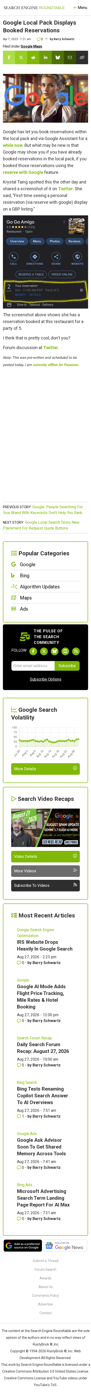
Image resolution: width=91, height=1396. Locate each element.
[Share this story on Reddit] (33, 57)
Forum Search (45, 1269)
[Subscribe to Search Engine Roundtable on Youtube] (65, 651)
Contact (46, 1313)
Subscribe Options (45, 679)
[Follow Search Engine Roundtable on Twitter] (44, 651)
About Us (46, 1287)
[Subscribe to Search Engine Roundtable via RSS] (76, 651)
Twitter (65, 188)
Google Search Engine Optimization (35, 933)
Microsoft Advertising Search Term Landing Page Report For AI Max (43, 1198)
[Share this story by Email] (70, 57)
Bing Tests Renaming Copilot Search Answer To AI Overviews (42, 1095)
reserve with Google (23, 172)
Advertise (45, 1304)
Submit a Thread (45, 1261)
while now (13, 145)
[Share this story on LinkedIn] (45, 57)
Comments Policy (45, 1295)
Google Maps (31, 46)
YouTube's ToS (45, 1385)
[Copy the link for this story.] (82, 57)
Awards (45, 1278)
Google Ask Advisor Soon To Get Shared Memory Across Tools (41, 1146)
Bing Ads (24, 1185)
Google (23, 980)
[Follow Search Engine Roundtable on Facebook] (33, 651)
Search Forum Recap (34, 1038)
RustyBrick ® (57, 1351)
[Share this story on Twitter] (21, 57)
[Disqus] (45, 437)
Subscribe (67, 665)
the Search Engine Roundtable (48, 1331)
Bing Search (27, 1082)
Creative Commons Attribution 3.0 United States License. (45, 1371)
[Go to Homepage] (34, 7)
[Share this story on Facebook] (9, 57)
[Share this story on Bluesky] (58, 57)
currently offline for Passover (55, 365)
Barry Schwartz (64, 39)
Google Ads (27, 1133)
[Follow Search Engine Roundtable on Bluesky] (54, 651)
